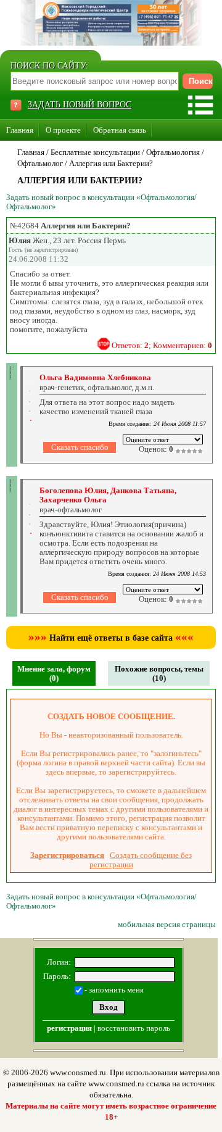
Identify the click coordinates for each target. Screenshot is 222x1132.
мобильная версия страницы (167, 924)
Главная (19, 130)
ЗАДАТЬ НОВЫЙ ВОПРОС (79, 104)
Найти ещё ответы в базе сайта (111, 638)
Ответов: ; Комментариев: (162, 345)
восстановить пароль (133, 1028)
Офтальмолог (40, 163)
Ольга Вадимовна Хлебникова (95, 377)
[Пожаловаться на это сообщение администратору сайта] (103, 344)
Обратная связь (119, 130)
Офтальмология (173, 152)
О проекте (63, 130)
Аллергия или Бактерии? (111, 163)
